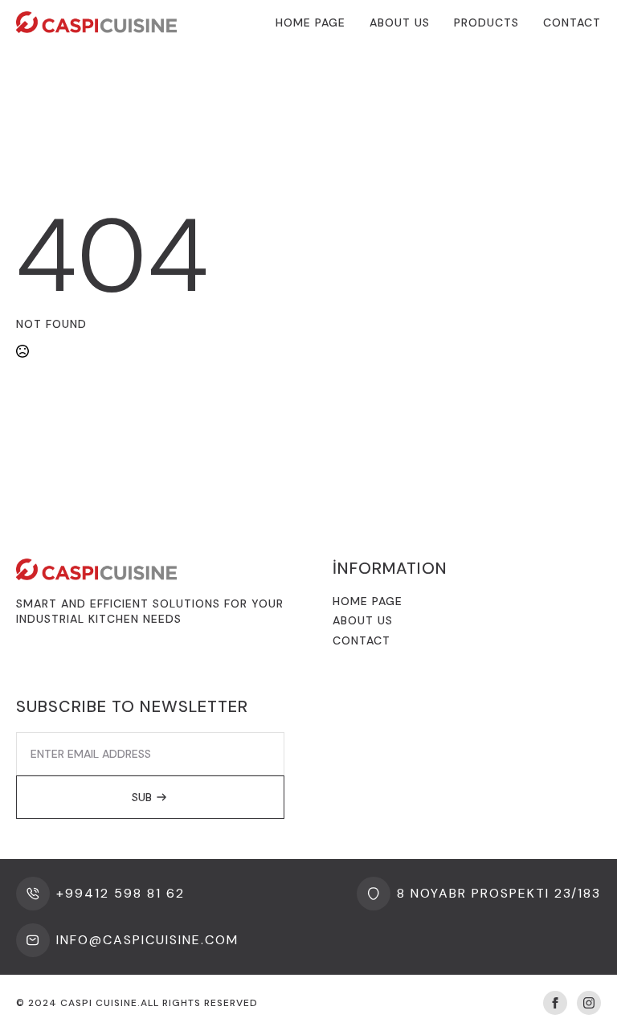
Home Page (310, 22)
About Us (400, 22)
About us (363, 620)
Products (486, 22)
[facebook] (555, 1003)
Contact (572, 22)
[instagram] (589, 1003)
